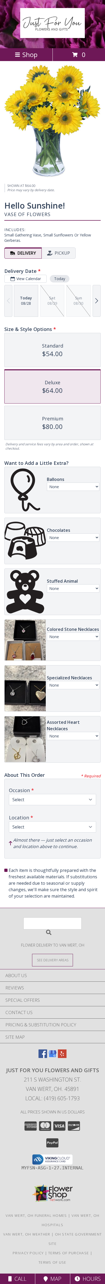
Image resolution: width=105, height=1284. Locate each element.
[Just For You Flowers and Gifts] (52, 35)
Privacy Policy (28, 1253)
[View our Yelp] (62, 1056)
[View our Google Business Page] (52, 1056)
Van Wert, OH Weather (26, 1234)
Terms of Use (52, 1262)
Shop (29, 54)
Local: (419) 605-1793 (52, 1098)
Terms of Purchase (68, 1253)
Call (19, 1278)
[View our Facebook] (42, 1056)
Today (59, 278)
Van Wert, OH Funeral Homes (36, 1215)
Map (54, 1278)
